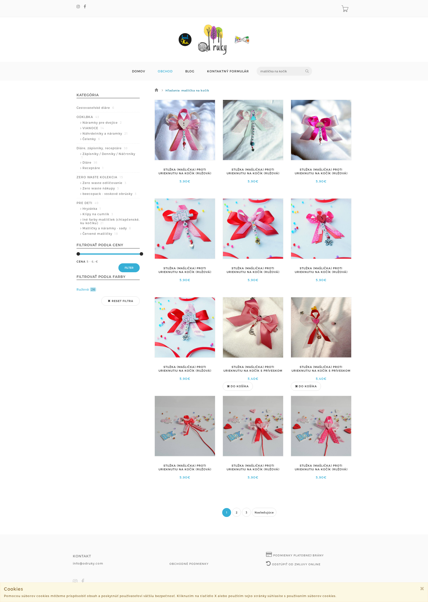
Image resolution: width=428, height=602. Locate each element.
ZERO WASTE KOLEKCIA (100, 177)
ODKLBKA (88, 117)
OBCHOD (165, 71)
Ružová (86, 289)
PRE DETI (88, 203)
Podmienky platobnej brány (298, 555)
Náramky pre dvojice (102, 122)
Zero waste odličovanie (104, 182)
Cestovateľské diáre (95, 107)
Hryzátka (91, 208)
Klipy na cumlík (97, 214)
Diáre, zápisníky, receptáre (102, 148)
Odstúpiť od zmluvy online (296, 564)
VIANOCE (93, 128)
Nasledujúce (264, 512)
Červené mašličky (100, 233)
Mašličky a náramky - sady (106, 228)
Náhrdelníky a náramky (105, 133)
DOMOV (138, 71)
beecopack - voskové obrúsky (109, 193)
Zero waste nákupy (100, 188)
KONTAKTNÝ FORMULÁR (228, 71)
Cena (81, 261)
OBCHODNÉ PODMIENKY (189, 563)
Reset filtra (122, 300)
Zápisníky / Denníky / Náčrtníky (108, 155)
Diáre (89, 162)
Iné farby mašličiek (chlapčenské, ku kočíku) (110, 221)
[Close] (422, 588)
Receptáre (93, 168)
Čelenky (91, 139)
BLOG (189, 71)
